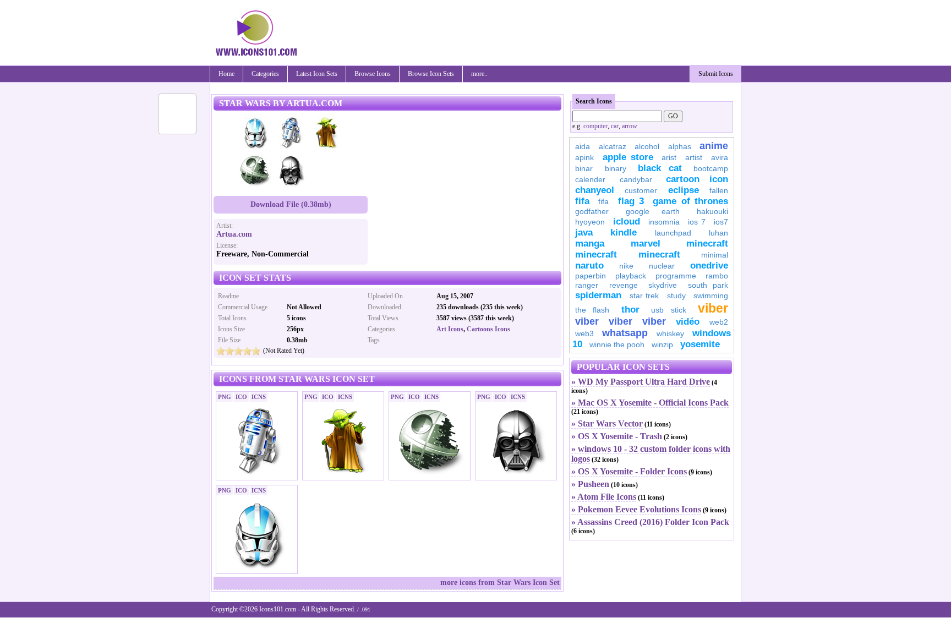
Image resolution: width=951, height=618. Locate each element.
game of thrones (690, 201)
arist (669, 157)
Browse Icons (372, 74)
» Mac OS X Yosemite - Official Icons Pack (650, 402)
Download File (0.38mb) (290, 204)
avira (719, 157)
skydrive (662, 285)
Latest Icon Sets (316, 74)
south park (708, 285)
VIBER (587, 321)
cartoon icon (697, 179)
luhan (718, 232)
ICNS (259, 396)
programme (675, 275)
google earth (653, 211)
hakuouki (712, 211)
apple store (628, 157)
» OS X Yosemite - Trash (616, 436)
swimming (710, 295)
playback (630, 275)
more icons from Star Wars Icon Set (500, 582)
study (676, 295)
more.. (479, 74)
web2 (718, 322)
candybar (636, 179)
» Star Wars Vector (607, 423)
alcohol (647, 146)
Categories (265, 74)
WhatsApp (625, 332)
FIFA (582, 201)
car (615, 126)
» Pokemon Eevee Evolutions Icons (636, 509)
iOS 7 (697, 221)
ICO (241, 396)
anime (713, 145)
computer (595, 126)
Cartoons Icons (488, 329)
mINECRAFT (596, 254)
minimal (714, 254)
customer (641, 190)
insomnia (664, 221)
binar (584, 168)
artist (693, 157)
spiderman (598, 295)
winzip (662, 344)
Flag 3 (631, 201)
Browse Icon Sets (431, 74)
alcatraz (612, 146)
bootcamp (710, 168)
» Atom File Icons (603, 496)
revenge (623, 285)
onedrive (709, 265)
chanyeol (594, 190)
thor (630, 309)
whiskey (670, 333)
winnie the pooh (616, 344)
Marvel (645, 243)
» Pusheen (590, 484)
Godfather (592, 211)
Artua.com (234, 234)
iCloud (626, 221)
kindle (623, 232)
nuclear (662, 265)
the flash (592, 309)
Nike (626, 265)
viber (713, 308)
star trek (644, 295)
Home (226, 74)
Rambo (717, 275)
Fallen (718, 190)
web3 (584, 333)
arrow (629, 126)
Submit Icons (715, 74)
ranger (586, 285)
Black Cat (660, 168)
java (584, 232)
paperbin (590, 275)
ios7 (721, 221)
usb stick (668, 309)
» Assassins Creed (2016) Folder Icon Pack (650, 522)
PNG (224, 396)
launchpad (673, 232)
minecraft (707, 243)
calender (590, 179)
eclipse (683, 190)
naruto (589, 265)
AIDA (582, 146)
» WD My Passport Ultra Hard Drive (640, 381)
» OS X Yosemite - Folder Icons (629, 471)
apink (584, 157)
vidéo (687, 321)
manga (589, 243)
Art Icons (449, 329)
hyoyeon (590, 221)
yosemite (700, 344)
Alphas (679, 146)
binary (615, 168)
